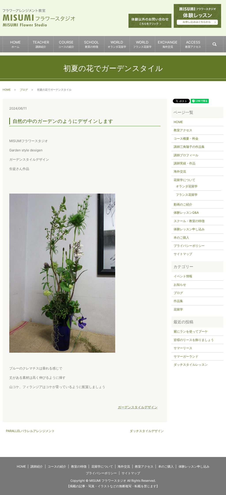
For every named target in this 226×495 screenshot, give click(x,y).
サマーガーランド (186, 356)
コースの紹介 (57, 466)
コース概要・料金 (186, 138)
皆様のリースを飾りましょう (194, 340)
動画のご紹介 (183, 204)
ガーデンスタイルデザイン (138, 407)
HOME (15, 44)
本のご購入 (181, 237)
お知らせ (180, 284)
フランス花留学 (187, 194)
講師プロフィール (186, 155)
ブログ (24, 89)
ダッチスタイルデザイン (147, 431)
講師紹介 (36, 466)
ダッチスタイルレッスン (191, 364)
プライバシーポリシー (189, 246)
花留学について (184, 180)
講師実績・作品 (184, 163)
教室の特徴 (79, 466)
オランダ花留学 (187, 186)
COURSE (66, 44)
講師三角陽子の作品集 (189, 146)
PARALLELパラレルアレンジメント (30, 431)
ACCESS (193, 44)
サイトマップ (183, 254)
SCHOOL (91, 44)
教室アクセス (183, 130)
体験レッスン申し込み (189, 229)
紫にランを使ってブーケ (191, 331)
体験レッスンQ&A (186, 212)
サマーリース (183, 348)
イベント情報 (183, 276)
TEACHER (41, 44)
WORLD (117, 44)
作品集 (178, 301)
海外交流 (180, 171)
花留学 (178, 309)
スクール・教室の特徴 (189, 221)
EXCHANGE (167, 44)
